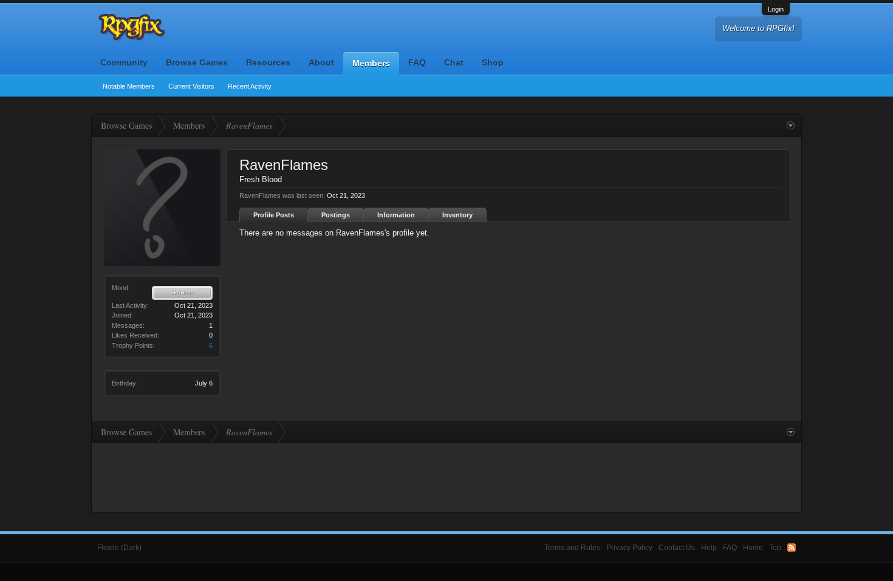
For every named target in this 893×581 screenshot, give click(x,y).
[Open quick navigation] (791, 125)
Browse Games (197, 62)
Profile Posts (273, 215)
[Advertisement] (446, 476)
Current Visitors (191, 86)
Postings (335, 215)
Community (124, 62)
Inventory (457, 215)
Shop (493, 62)
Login (776, 9)
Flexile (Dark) (119, 547)
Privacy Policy (629, 547)
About (321, 62)
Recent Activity (250, 86)
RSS (791, 547)
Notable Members (129, 86)
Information (396, 215)
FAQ (417, 62)
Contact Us (677, 547)
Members (371, 63)
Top (775, 547)
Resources (268, 62)
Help (709, 547)
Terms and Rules (572, 547)
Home (753, 547)
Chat (454, 62)
